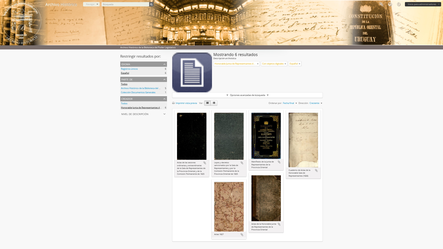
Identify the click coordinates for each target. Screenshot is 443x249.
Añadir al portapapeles (204, 163)
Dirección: (304, 103)
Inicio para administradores (422, 4)
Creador (127, 98)
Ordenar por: (275, 103)
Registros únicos (129, 68)
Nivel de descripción (134, 113)
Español (125, 73)
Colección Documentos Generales (138, 92)
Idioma (390, 4)
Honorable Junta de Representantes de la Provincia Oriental (151, 107)
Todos (124, 84)
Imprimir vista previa (186, 103)
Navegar (90, 4)
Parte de (127, 79)
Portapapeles (381, 4)
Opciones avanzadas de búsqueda (247, 95)
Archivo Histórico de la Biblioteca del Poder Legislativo (148, 88)
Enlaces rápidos (398, 4)
